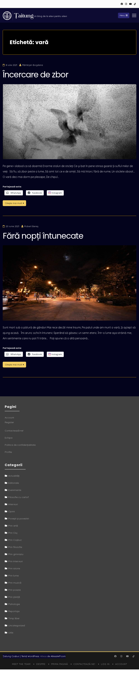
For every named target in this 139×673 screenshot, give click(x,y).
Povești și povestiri (18, 518)
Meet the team (21, 664)
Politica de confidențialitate (20, 444)
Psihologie (14, 604)
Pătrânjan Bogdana (32, 65)
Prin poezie (14, 589)
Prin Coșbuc (15, 539)
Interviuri (13, 504)
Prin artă (13, 525)
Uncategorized (16, 625)
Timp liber (13, 618)
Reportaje (13, 611)
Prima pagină (59, 664)
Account (9, 417)
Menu (122, 15)
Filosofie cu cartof (18, 497)
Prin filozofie (15, 547)
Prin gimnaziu (15, 554)
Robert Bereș (31, 226)
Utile (10, 632)
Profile (8, 452)
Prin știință (14, 596)
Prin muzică (14, 582)
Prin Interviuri (15, 561)
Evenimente (14, 490)
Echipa (8, 437)
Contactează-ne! (14, 430)
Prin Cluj (12, 532)
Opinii (11, 511)
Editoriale (13, 482)
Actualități (13, 475)
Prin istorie (14, 568)
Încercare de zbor (35, 74)
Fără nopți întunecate (43, 236)
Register (9, 422)
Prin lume (13, 575)
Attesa (43, 656)
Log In (105, 664)
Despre (40, 664)
